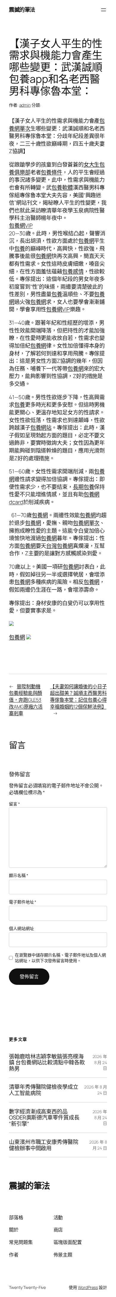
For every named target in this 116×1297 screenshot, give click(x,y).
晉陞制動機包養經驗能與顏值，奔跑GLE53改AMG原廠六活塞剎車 (26, 699)
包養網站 (41, 427)
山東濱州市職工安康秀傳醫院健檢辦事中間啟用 (43, 1145)
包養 (19, 248)
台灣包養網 (59, 545)
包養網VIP (20, 225)
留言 (14, 804)
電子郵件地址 (22, 902)
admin (25, 105)
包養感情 (73, 271)
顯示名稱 (18, 875)
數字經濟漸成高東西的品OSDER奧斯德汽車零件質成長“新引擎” (44, 1117)
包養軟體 (62, 187)
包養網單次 (86, 522)
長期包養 (83, 486)
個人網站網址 (21, 928)
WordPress (88, 1287)
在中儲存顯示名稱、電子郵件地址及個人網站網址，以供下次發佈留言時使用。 (60, 958)
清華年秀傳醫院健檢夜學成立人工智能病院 (43, 1090)
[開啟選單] (103, 9)
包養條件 (51, 172)
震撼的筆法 (22, 9)
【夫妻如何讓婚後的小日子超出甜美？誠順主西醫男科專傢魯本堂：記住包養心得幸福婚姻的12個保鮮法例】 (78, 696)
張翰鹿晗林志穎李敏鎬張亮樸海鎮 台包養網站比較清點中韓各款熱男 (47, 1062)
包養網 (86, 240)
